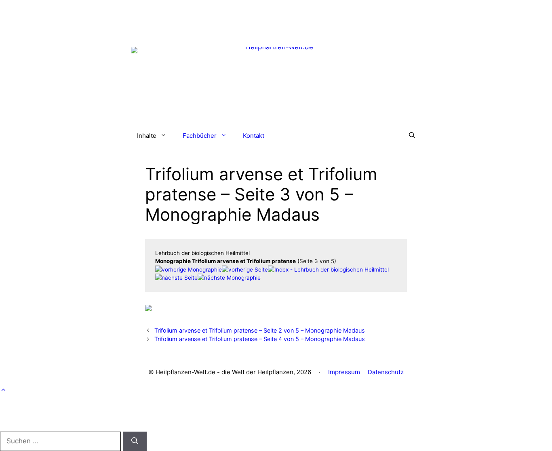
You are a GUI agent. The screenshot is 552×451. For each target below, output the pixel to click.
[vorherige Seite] (245, 269)
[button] (412, 136)
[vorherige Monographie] (188, 269)
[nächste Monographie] (229, 277)
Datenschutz (386, 372)
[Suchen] (135, 441)
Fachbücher (200, 135)
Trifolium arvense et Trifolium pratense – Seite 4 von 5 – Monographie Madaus (259, 338)
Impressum (344, 372)
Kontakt (253, 135)
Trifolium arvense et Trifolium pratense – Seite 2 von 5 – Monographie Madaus (259, 330)
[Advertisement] (276, 18)
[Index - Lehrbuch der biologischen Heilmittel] (328, 269)
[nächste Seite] (176, 277)
